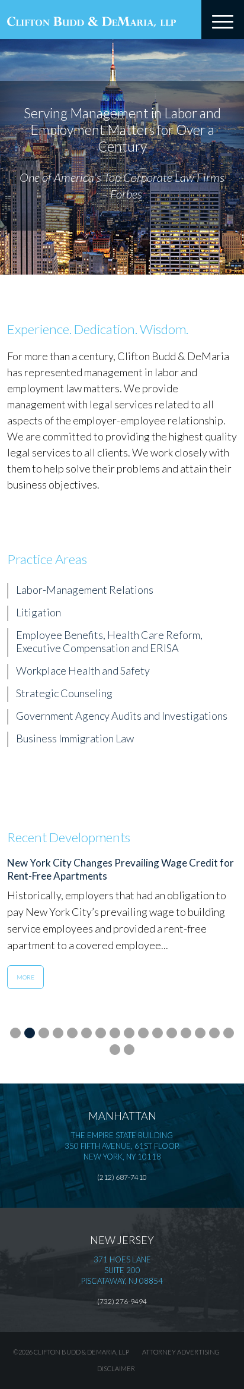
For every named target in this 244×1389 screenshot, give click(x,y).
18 (129, 1048)
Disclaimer (116, 1368)
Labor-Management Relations (84, 589)
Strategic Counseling (64, 693)
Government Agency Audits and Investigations (121, 715)
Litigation (38, 612)
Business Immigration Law (75, 738)
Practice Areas (47, 559)
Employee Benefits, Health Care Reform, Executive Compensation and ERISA (109, 641)
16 (229, 1032)
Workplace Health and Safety (83, 670)
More (25, 977)
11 (157, 1032)
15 (214, 1032)
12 (172, 1032)
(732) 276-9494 (122, 1301)
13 (186, 1032)
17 (115, 1048)
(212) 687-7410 (122, 1177)
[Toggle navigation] (222, 19)
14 (200, 1032)
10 (143, 1032)
